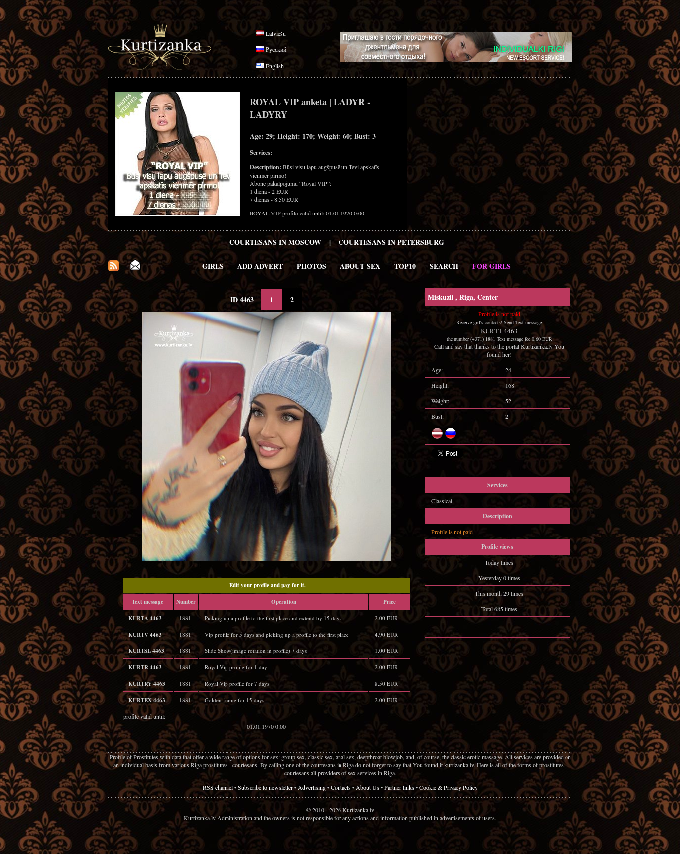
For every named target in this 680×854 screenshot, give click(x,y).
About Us (367, 787)
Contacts (341, 787)
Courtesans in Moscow (275, 242)
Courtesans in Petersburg (391, 242)
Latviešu (276, 33)
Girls (213, 266)
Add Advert (260, 266)
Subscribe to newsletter (265, 787)
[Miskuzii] (266, 558)
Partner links (399, 787)
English (275, 66)
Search (444, 266)
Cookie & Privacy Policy (448, 787)
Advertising (312, 787)
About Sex (360, 266)
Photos (311, 266)
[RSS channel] (113, 268)
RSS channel (218, 787)
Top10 (405, 266)
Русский (276, 49)
